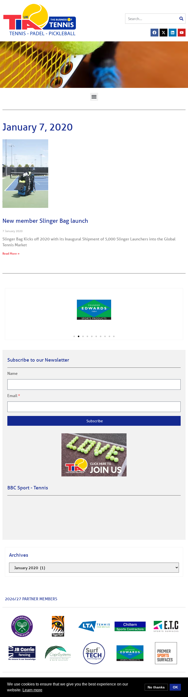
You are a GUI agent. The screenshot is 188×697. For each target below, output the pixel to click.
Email (12, 396)
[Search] (181, 19)
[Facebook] (154, 32)
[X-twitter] (163, 32)
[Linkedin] (172, 32)
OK (175, 687)
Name (12, 373)
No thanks (156, 687)
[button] (94, 97)
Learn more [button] (32, 690)
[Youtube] (182, 32)
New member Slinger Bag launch (45, 220)
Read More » (11, 253)
